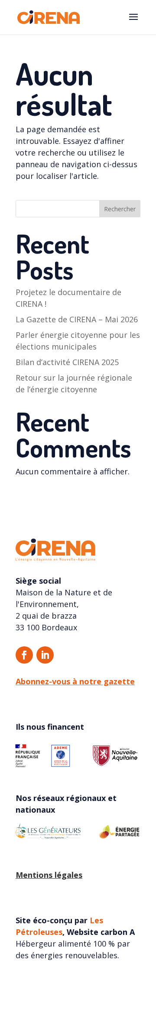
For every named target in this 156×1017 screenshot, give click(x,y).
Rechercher (120, 209)
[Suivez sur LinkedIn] (45, 655)
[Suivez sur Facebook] (24, 655)
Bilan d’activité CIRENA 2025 (67, 362)
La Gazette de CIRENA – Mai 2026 (77, 319)
